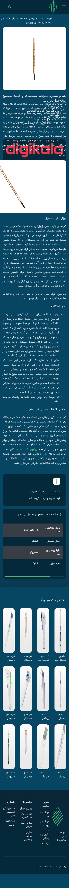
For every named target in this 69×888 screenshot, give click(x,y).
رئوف (53, 226)
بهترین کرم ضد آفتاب (26, 816)
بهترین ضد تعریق (26, 825)
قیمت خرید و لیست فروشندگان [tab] (44, 499)
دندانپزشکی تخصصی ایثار (9, 812)
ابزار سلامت (43, 844)
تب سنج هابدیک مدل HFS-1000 (43, 774)
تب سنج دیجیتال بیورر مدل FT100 (27, 716)
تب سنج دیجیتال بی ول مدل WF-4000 (43, 658)
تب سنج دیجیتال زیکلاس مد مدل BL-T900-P (26, 658)
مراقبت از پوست (44, 823)
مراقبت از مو (44, 814)
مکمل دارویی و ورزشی (44, 834)
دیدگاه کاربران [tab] (37, 492)
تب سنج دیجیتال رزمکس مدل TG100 (60, 774)
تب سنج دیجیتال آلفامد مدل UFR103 (9, 716)
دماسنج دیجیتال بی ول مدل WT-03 (60, 658)
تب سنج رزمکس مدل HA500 (45, 716)
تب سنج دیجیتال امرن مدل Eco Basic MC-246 (60, 716)
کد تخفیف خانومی (10, 823)
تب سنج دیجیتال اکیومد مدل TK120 (9, 658)
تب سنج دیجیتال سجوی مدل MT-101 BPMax (9, 774)
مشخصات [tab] (55, 492)
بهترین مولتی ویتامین (28, 836)
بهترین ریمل (26, 808)
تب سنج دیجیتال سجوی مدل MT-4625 (26, 774)
